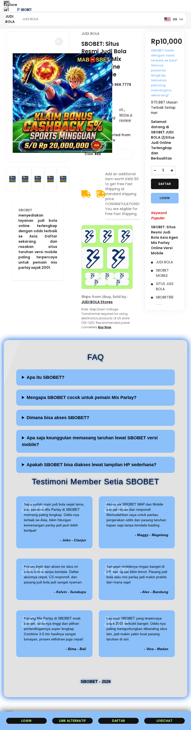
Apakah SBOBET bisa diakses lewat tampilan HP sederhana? (91, 464)
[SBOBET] (24, 9)
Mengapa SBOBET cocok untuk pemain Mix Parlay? (82, 397)
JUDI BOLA (90, 33)
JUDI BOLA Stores (97, 301)
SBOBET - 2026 (96, 681)
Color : (93, 154)
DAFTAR (164, 184)
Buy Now (104, 327)
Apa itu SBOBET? (45, 377)
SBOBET (25, 210)
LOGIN (165, 198)
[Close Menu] (6, 10)
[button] (59, 42)
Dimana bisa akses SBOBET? (58, 417)
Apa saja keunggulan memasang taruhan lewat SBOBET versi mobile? (90, 441)
